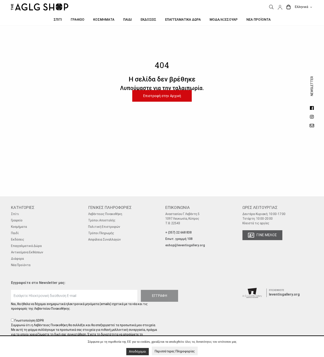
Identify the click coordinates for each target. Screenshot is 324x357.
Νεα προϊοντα (258, 20)
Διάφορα (17, 258)
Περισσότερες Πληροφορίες (175, 351)
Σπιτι (58, 20)
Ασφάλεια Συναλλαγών (104, 239)
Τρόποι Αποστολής (101, 220)
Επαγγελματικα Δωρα (183, 20)
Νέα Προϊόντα (20, 265)
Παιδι (127, 20)
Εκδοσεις (148, 20)
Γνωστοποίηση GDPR (84, 334)
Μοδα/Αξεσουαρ (224, 20)
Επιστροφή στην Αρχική (162, 96)
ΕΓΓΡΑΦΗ (159, 296)
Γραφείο (16, 220)
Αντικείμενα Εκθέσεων (27, 252)
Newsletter (312, 90)
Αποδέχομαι (137, 351)
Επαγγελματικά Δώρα (26, 246)
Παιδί (15, 233)
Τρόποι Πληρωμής (101, 233)
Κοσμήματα (19, 226)
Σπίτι (15, 214)
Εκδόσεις (17, 239)
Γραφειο (77, 20)
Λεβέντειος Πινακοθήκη (105, 214)
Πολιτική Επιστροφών (104, 226)
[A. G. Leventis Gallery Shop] (39, 7)
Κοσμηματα (103, 20)
